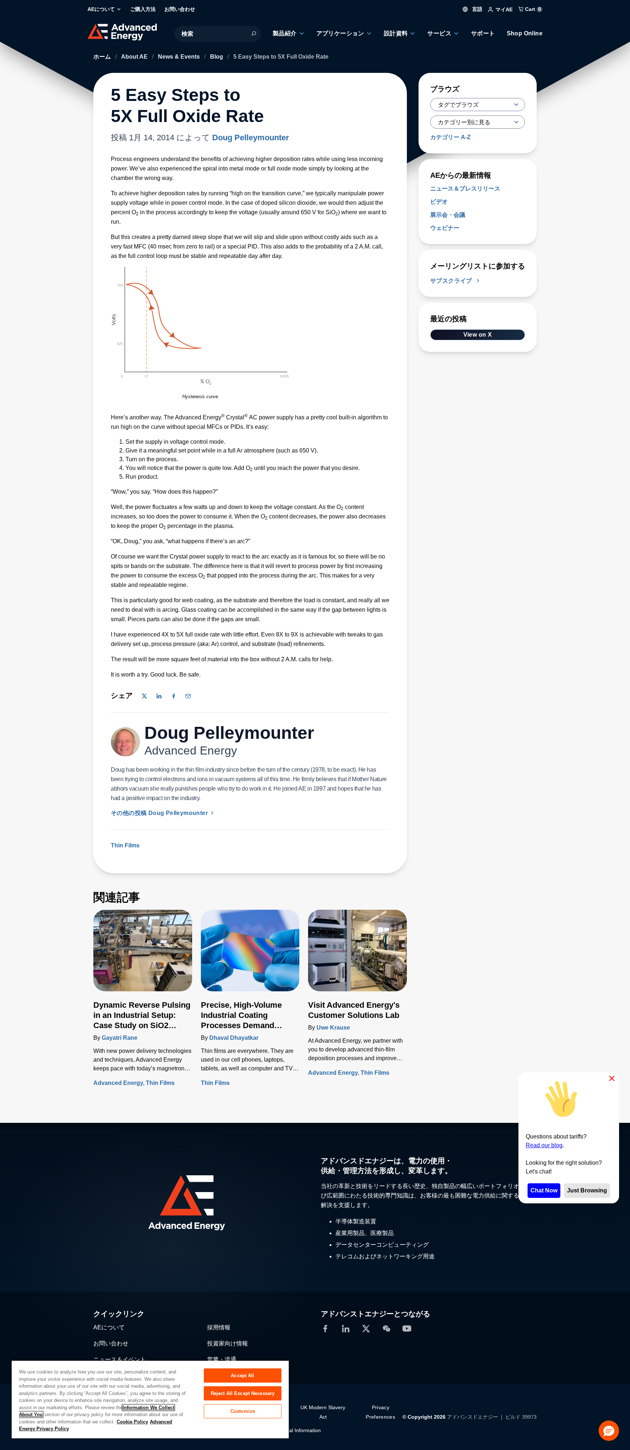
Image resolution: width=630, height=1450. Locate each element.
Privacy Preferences (380, 1412)
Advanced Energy (118, 1083)
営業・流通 (221, 1359)
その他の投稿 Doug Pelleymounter (160, 813)
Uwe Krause (333, 1027)
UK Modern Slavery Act (322, 1412)
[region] (150, 1399)
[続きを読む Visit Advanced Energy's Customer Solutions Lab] (357, 955)
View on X (477, 335)
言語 (476, 9)
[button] (609, 1430)
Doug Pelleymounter (250, 137)
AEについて (109, 1327)
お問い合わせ (110, 1343)
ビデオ (439, 202)
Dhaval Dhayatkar (233, 1038)
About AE (135, 57)
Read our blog (544, 1145)
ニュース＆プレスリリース (465, 188)
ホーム (102, 57)
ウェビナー (444, 228)
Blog (217, 57)
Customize (242, 1411)
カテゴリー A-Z (450, 137)
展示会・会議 (447, 215)
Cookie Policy (132, 1421)
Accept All (242, 1375)
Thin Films (125, 845)
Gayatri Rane (119, 1038)
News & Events (179, 57)
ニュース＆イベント (119, 1359)
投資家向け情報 (227, 1343)
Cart (532, 9)
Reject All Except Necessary (243, 1393)
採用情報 (218, 1327)
